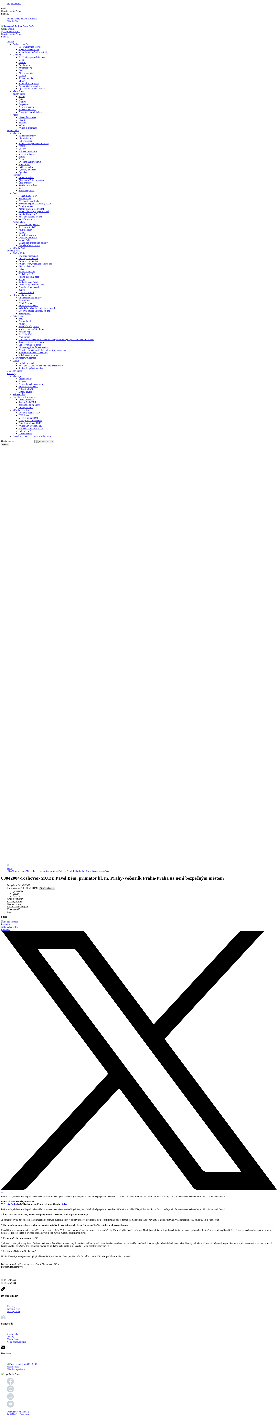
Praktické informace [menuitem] (28, 128)
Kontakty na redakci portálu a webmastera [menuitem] (32, 436)
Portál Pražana (29, 26)
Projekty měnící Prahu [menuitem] (29, 49)
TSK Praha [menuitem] (24, 415)
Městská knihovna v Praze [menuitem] (31, 428)
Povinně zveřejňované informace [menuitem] (34, 143)
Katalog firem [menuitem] (25, 313)
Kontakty (11, 1306)
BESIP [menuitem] (22, 81)
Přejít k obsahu (14, 3)
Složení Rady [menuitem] (25, 198)
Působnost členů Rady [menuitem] (29, 201)
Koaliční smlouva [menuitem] (27, 219)
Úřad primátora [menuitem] (25, 182)
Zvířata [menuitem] (22, 290)
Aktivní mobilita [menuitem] (26, 73)
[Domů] (8, 866)
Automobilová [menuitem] (25, 67)
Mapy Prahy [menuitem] (18, 91)
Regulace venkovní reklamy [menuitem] (31, 342)
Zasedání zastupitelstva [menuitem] (29, 224)
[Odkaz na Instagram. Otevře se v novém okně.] (10, 1391)
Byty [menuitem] (21, 99)
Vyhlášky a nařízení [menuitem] (27, 169)
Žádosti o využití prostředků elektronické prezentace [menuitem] (42, 350)
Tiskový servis (13, 1311)
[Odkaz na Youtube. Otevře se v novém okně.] (10, 1407)
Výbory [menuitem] (22, 232)
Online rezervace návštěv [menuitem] (30, 297)
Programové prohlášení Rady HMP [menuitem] (35, 203)
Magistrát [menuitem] (17, 133)
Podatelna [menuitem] (23, 381)
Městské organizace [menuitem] (27, 154)
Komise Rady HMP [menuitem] (28, 214)
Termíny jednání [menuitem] (26, 206)
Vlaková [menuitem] (22, 62)
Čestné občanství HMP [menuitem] (29, 245)
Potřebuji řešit (13, 1309)
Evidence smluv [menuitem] (26, 167)
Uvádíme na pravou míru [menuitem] (30, 162)
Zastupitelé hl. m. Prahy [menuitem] (29, 405)
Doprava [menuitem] (17, 54)
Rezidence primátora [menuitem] (28, 185)
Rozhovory (18, 891)
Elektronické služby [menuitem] (22, 295)
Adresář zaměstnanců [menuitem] (28, 305)
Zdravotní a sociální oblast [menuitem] (31, 112)
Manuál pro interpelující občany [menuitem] (33, 243)
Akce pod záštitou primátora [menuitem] (31, 180)
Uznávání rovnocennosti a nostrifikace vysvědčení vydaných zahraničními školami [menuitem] (56, 339)
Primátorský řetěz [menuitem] (26, 190)
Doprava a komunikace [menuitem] (29, 261)
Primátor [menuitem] (17, 175)
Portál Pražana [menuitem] (25, 303)
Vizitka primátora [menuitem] (26, 177)
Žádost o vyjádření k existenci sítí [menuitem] (34, 347)
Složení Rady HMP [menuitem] (27, 402)
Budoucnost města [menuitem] (21, 44)
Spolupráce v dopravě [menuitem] (29, 83)
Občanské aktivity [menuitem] (27, 266)
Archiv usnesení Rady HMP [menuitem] (31, 209)
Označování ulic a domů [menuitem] (30, 345)
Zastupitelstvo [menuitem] (19, 222)
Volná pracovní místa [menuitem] (28, 355)
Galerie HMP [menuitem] (25, 431)
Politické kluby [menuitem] (25, 230)
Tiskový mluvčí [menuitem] (26, 389)
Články (16, 893)
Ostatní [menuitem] (22, 269)
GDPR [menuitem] (22, 146)
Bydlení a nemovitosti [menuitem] (29, 256)
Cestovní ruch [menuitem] (25, 321)
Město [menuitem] (15, 115)
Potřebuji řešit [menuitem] (13, 250)
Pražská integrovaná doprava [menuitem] (32, 57)
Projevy (16, 896)
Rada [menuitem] (15, 193)
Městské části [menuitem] (19, 248)
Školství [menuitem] (22, 101)
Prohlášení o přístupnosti (18, 1414)
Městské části (13, 21)
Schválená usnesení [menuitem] (27, 235)
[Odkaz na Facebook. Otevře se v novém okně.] (10, 1384)
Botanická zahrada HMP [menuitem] (30, 423)
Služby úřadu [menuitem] (19, 253)
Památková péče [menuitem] (26, 331)
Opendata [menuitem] (23, 172)
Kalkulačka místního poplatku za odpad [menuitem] (37, 308)
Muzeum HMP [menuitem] (25, 433)
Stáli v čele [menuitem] (24, 188)
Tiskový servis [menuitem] (25, 141)
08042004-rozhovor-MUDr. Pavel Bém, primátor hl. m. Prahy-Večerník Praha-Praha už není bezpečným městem (58, 871)
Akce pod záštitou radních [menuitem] (30, 216)
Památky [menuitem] (22, 122)
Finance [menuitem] (22, 159)
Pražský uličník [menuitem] (26, 334)
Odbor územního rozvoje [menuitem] (30, 47)
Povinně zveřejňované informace (22, 18)
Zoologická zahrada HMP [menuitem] (30, 420)
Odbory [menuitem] (22, 149)
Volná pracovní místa (16, 1342)
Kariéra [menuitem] (22, 156)
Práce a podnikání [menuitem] (27, 271)
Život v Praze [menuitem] (19, 94)
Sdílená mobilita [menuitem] (26, 78)
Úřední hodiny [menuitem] (25, 378)
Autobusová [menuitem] (24, 65)
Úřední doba (12, 1334)
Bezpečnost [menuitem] (24, 104)
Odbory (10, 1336)
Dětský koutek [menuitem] (25, 392)
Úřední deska (13, 1339)
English (11, 29)
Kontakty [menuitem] (11, 373)
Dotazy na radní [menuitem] (26, 407)
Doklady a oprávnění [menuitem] (28, 258)
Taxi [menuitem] (21, 70)
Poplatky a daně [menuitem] (26, 274)
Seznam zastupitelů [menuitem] (27, 227)
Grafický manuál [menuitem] (26, 363)
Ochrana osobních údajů (18, 1411)
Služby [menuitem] (22, 96)
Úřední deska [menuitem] (25, 138)
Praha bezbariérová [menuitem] (27, 109)
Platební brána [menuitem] (25, 300)
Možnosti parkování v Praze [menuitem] (31, 329)
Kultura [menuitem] (22, 125)
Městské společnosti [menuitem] (28, 151)
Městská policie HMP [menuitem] (28, 418)
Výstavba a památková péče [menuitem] (31, 284)
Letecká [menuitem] (22, 75)
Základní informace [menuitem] (27, 117)
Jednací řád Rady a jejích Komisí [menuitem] (34, 211)
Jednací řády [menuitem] (24, 240)
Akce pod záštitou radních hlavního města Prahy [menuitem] (41, 365)
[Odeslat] (44, 441)
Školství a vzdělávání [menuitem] (28, 282)
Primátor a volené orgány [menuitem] (24, 397)
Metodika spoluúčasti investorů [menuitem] (33, 52)
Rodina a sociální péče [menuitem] (29, 277)
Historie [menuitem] (22, 120)
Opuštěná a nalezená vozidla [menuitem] (32, 88)
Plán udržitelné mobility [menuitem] (29, 86)
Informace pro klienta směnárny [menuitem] (33, 352)
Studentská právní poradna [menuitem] (31, 368)
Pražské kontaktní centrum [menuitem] (31, 384)
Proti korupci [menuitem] (24, 164)
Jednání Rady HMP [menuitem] (28, 196)
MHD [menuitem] (21, 60)
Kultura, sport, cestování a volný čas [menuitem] (35, 263)
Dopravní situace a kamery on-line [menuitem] (34, 311)
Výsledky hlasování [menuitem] (28, 237)
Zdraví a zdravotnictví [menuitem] (29, 287)
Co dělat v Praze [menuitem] (14, 371)
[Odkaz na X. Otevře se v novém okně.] (10, 1399)
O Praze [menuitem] (10, 41)
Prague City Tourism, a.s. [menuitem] (30, 426)
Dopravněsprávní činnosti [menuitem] (24, 358)
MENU (5, 445)
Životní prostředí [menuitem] (26, 107)
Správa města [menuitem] (13, 130)
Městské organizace (16, 1369)
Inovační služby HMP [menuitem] (29, 326)
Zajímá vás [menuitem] (18, 316)
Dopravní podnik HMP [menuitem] (29, 412)
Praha (9, 868)
